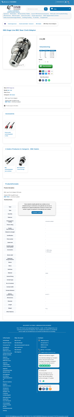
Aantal (40, 59)
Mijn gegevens (18, 352)
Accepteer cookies (37, 212)
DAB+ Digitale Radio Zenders (51, 15)
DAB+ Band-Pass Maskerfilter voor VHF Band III (7, 399)
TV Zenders (36, 17)
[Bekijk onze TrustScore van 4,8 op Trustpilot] (45, 366)
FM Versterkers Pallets (24, 14)
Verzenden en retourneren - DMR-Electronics (7, 349)
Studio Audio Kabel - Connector (26, 23)
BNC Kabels (38, 23)
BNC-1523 (10, 90)
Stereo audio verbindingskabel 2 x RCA (9, 134)
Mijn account (18, 340)
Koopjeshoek (43, 17)
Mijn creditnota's (19, 347)
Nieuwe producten (7, 342)
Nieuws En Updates (7, 381)
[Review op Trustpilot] (43, 381)
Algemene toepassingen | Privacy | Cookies (7, 364)
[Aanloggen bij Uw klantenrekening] (66, 2)
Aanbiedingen (6, 340)
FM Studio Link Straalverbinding (58, 14)
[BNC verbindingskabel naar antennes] (10, 161)
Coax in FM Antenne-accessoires (40, 14)
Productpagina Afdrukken (12, 105)
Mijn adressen (18, 349)
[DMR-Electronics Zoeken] (46, 9)
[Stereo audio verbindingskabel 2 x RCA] (10, 126)
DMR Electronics (16, 416)
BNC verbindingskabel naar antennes (9, 169)
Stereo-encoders (25, 15)
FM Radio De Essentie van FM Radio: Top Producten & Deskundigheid (7, 392)
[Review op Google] (40, 381)
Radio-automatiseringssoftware (12, 17)
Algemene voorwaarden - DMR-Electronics (7, 359)
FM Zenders (13, 14)
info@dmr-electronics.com (49, 352)
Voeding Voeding (27, 17)
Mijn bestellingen (18, 342)
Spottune (6, 14)
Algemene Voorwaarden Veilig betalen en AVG (7, 370)
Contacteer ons (60, 1)
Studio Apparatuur (37, 15)
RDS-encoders (16, 15)
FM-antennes (7, 15)
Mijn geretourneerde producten (22, 345)
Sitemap (5, 410)
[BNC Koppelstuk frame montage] (22, 161)
